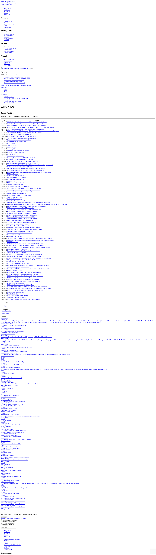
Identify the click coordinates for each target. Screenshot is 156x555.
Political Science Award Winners (15, 175)
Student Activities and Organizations (10, 385)
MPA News (15, 460)
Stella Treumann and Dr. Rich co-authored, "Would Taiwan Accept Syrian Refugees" (29, 247)
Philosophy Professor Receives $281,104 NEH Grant (21, 157)
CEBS (2, 326)
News (5, 91)
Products (65, 483)
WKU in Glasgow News (7, 499)
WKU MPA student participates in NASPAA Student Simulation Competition (27, 286)
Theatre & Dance (81, 340)
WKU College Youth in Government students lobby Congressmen (24, 281)
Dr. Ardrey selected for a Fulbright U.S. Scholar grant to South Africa (25, 243)
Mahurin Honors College (94, 320)
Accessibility (7, 540)
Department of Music (6, 403)
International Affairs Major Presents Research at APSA (21, 217)
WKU (5, 90)
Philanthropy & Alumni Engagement (72, 320)
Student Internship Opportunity (15, 270)
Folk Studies (15, 416)
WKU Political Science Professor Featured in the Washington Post (24, 272)
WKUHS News (19, 425)
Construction (15, 345)
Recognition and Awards (18, 401)
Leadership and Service (40, 369)
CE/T (45, 354)
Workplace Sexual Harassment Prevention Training (20, 231)
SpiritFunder (7, 64)
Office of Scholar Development (19, 322)
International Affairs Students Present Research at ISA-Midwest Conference (26, 125)
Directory (6, 37)
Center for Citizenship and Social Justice (142, 340)
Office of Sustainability (7, 449)
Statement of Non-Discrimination (12, 545)
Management (14, 483)
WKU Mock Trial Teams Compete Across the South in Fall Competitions (26, 123)
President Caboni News (7, 323)
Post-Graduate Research (63, 369)
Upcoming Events (123, 320)
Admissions (7, 11)
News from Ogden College (22, 337)
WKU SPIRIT (7, 65)
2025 (19, 331)
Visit (5, 4)
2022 (12, 331)
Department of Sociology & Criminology (11, 405)
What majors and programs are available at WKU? (17, 77)
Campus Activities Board (7, 388)
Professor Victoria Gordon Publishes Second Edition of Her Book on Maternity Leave (29, 202)
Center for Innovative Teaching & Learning (12, 364)
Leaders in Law (11, 154)
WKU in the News (9, 97)
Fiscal (9, 483)
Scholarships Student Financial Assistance (11, 470)
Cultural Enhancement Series (8, 397)
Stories (25, 351)
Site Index (6, 548)
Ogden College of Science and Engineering (28, 320)
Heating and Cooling (6, 381)
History (40, 340)
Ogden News (4, 335)
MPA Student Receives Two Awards (16, 297)
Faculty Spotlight (39, 354)
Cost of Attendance (9, 51)
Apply (2, 4)
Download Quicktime (20, 518)
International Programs (107, 320)
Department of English (6, 400)
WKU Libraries (43, 320)
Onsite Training (75, 483)
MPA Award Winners (12, 174)
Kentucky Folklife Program (33, 416)
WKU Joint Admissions (7, 490)
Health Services (5, 423)
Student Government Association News (11, 476)
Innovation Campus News (7, 356)
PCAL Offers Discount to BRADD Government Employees (22, 161)
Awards (14, 433)
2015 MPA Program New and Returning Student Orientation (22, 274)
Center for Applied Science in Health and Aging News (15, 362)
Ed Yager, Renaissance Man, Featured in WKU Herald (21, 260)
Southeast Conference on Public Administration (19, 233)
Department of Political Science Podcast (17, 224)
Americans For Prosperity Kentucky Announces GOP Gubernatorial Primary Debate (29, 288)
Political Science (59, 340)
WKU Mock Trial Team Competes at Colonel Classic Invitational (24, 209)
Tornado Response (13, 378)
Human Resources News (7, 429)
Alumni (14, 448)
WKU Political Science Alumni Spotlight (17, 295)
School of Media (5, 461)
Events (10, 369)
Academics (7, 10)
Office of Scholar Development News (10, 367)
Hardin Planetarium (6, 420)
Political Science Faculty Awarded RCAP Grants (19, 166)
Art (1, 394)
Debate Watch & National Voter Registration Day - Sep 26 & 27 (23, 251)
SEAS (43, 337)
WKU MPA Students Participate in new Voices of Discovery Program (25, 290)
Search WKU (5, 72)
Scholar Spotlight (21, 354)
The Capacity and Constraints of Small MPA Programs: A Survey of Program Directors (29, 238)
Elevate (36, 383)
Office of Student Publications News (10, 446)
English (21, 340)
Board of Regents (12, 320)
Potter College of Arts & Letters (59, 322)
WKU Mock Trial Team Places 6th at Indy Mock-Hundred (22, 211)
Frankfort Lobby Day (12, 294)
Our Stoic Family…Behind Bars (15, 156)
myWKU (6, 40)
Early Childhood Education (25, 483)
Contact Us (7, 546)
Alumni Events (8, 61)
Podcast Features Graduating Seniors (16, 193)
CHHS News (4, 329)
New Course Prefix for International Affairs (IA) (19, 134)
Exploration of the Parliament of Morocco (18, 150)
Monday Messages (22, 325)
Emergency (3, 376)
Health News (11, 425)
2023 (14, 331)
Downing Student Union (7, 411)
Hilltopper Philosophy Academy (15, 152)
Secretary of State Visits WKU (15, 236)
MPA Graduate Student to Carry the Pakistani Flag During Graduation (25, 276)
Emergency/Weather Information (12, 101)
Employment (15, 430)
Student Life (7, 14)
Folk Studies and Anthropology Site (10, 414)
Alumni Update (11, 143)
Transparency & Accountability (12, 539)
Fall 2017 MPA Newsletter (14, 234)
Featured (10, 457)
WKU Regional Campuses (7, 496)
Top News (50, 320)
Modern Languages (47, 340)
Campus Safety (8, 21)
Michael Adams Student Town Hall (16, 183)
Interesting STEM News (35, 337)
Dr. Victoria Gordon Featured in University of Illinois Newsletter (23, 227)
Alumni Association (9, 59)
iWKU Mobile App (9, 24)
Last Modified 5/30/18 (6, 553)
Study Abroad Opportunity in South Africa (18, 267)
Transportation (7, 27)
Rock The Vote (11, 181)
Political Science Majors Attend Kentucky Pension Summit (22, 215)
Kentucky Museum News (7, 373)
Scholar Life (60, 354)
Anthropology (22, 416)
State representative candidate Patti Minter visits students (21, 222)
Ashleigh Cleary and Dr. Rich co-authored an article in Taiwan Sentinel (25, 245)
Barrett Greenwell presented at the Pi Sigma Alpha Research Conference (25, 256)
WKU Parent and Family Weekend (10, 493)
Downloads (3, 517)
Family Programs (8, 46)
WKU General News (13, 404)
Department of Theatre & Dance (9, 408)
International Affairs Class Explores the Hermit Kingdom (21, 163)
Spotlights (14, 354)
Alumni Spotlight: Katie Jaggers (15, 261)
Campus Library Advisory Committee (21, 439)
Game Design (4, 417)
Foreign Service (73, 369)
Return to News (5, 313)
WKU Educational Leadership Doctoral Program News (15, 488)
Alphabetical (8, 311)
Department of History (6, 426)
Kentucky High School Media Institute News (12, 432)
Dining (5, 25)
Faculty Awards (103, 340)
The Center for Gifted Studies (8, 350)
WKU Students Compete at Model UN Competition (20, 208)
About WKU (7, 8)
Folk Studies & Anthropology (30, 340)
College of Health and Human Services (77, 322)
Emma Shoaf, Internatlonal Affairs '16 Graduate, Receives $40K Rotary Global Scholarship (30, 240)
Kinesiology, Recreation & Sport (9, 435)
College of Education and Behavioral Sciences (39, 322)
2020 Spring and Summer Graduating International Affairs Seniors (24, 188)
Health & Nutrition (36, 483)
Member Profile (8, 52)
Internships (49, 354)
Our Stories (19, 498)
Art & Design (15, 340)
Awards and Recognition (23, 457)
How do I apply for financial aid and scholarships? (17, 78)
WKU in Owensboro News (8, 505)
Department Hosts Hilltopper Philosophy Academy (20, 159)
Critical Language (16, 369)
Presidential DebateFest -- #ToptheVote (17, 249)
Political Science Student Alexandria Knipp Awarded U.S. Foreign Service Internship (29, 258)
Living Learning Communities (27, 383)
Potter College (4, 338)
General (55, 320)
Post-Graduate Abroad (51, 369)
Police (2, 370)
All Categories (4, 318)
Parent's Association (6, 452)
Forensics (98, 322)
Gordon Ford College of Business (9, 332)
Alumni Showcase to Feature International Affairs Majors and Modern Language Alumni (30, 165)
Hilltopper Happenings (10, 100)
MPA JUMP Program (12, 242)
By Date (3, 311)
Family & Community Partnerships (50, 483)
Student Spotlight (11, 145)
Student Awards (95, 340)
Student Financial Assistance (8, 467)
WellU (2, 485)
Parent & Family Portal (10, 48)
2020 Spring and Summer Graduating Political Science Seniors (23, 191)
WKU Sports (85, 320)
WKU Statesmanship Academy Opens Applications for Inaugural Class (25, 129)
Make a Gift (7, 62)
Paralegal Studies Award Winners (15, 179)
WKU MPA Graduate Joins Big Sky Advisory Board (20, 285)
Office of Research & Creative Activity (11, 444)
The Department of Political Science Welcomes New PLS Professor (24, 132)
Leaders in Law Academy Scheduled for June (19, 140)
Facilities (3, 379)
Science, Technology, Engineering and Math (89, 369)
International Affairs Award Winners (16, 177)
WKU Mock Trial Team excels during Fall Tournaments (21, 138)
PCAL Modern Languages (7, 455)
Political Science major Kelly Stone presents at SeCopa (21, 220)
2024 (17, 331)
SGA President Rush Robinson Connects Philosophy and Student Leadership (27, 122)
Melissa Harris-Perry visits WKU (15, 292)
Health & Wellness (8, 38)
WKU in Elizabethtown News (8, 502)
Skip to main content (6, 1)
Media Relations (5, 319)
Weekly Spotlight (91, 322)
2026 (22, 331)
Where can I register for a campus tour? (14, 80)
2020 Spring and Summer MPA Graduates (18, 186)
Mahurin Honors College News (9, 353)
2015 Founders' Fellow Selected (15, 283)
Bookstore (6, 22)
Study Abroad (66, 354)
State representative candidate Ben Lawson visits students (22, 218)
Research (143, 320)
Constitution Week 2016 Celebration (16, 252)
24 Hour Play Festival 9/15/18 (8, 410)
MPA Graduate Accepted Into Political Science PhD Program (23, 279)
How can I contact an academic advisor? (14, 83)
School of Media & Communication (123, 340)
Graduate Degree (29, 369)
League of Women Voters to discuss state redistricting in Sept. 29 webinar (26, 168)
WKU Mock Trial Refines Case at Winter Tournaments (21, 200)
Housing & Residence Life (7, 382)
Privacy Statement (8, 549)
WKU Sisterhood (5, 464)
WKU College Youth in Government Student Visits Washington (23, 299)
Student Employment (6, 473)
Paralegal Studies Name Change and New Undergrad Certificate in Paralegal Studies (29, 172)
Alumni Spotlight (30, 354)
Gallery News (15, 395)
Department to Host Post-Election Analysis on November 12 (22, 213)
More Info (9, 4)
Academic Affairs (5, 341)
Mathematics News (5, 441)
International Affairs (23, 460)
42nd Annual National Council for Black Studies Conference (22, 226)
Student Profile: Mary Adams (14, 197)
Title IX (6, 542)
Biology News (48, 337)
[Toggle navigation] (1, 94)
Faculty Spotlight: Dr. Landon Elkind (16, 141)
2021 (9, 331)
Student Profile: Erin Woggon (14, 199)
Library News (4, 438)
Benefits (21, 430)
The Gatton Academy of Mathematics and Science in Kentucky (17, 347)
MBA (13, 334)
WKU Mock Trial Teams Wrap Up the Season (19, 195)
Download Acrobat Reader (8, 518)
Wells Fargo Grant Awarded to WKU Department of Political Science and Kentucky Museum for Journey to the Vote (37, 204)
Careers (6, 543)
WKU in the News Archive (21, 98)
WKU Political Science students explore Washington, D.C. (22, 136)
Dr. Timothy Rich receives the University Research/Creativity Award (24, 254)
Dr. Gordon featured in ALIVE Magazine (18, 263)
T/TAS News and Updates (7, 482)
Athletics (6, 13)
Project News (15, 383)
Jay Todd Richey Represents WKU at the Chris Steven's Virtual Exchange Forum (28, 265)
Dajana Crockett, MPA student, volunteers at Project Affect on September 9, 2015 (28, 268)
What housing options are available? (13, 81)
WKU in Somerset (5, 508)
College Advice (12, 498)
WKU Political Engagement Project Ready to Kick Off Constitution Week (26, 170)
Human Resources (8, 35)
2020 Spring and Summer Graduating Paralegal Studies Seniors (23, 190)
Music (53, 340)
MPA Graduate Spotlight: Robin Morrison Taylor (19, 277)
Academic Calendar (9, 34)
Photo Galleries (19, 351)
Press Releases (12, 351)
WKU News (5, 94)
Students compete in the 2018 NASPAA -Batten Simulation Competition (25, 229)
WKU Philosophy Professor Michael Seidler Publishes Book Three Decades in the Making (30, 127)
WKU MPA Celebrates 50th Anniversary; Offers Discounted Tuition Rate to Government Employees (33, 131)
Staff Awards (110, 340)
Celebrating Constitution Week (15, 184)
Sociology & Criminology (70, 340)
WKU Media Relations (10, 102)
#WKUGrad (138, 320)
